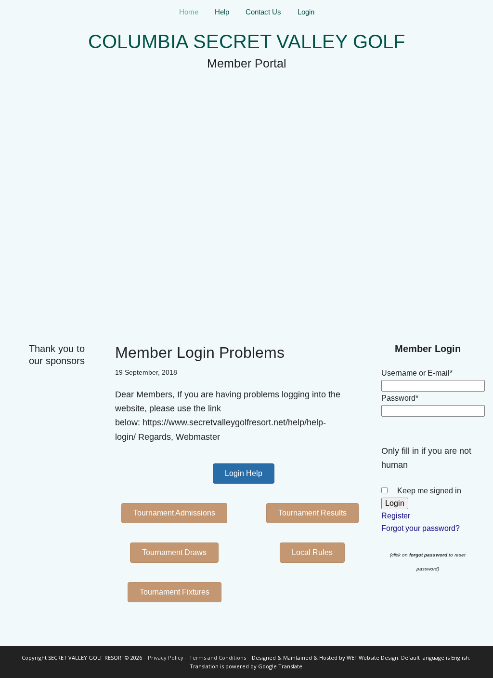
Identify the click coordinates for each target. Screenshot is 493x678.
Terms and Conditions (217, 657)
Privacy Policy (165, 657)
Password (399, 398)
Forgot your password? (420, 528)
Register (395, 516)
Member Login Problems (200, 352)
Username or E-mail (417, 373)
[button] (243, 473)
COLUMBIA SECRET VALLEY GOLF (246, 41)
